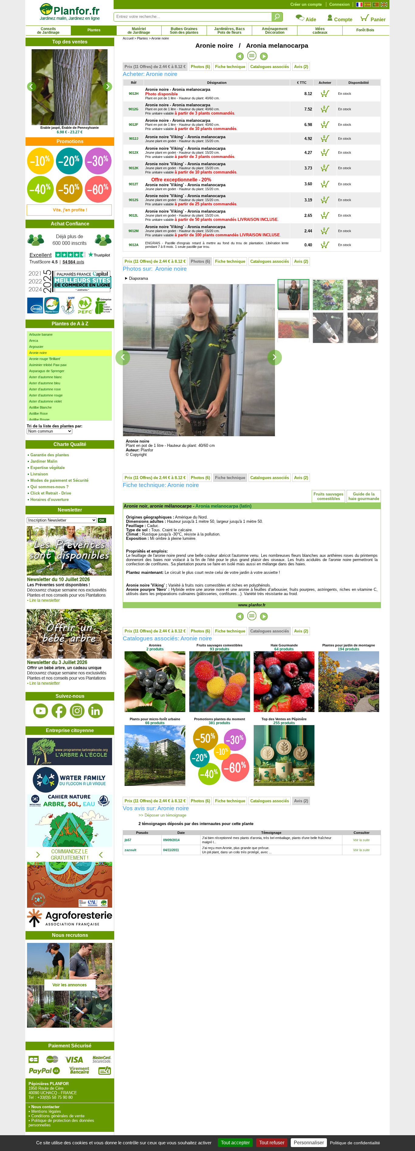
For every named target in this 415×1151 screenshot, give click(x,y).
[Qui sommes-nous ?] (70, 274)
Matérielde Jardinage (139, 31)
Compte (342, 19)
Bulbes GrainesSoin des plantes (184, 31)
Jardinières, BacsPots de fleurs (229, 31)
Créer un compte (306, 4)
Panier (377, 19)
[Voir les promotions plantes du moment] (69, 214)
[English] (383, 4)
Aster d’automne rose (45, 389)
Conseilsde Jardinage (48, 31)
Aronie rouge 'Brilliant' (44, 359)
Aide (310, 19)
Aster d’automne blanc (45, 377)
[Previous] (31, 86)
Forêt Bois (365, 30)
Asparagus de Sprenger (46, 371)
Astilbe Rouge (39, 419)
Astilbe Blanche (40, 407)
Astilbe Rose (38, 413)
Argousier (36, 346)
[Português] (375, 4)
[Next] (107, 86)
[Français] (359, 4)
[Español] (367, 4)
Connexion (339, 4)
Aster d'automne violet (45, 401)
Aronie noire (38, 353)
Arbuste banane (41, 334)
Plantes (94, 30)
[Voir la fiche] (70, 87)
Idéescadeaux (320, 31)
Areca (33, 340)
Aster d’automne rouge (46, 395)
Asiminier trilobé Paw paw (48, 365)
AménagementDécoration (274, 31)
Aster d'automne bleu (44, 383)
